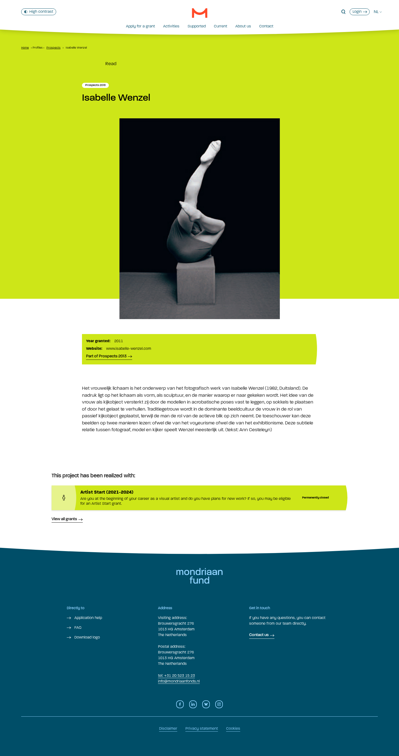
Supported (197, 26)
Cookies (233, 728)
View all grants (64, 519)
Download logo (86, 637)
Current (220, 26)
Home (25, 47)
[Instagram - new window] (219, 704)
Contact (266, 26)
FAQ (77, 627)
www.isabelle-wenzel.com (128, 348)
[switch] (38, 11)
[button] (343, 11)
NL (376, 11)
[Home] (199, 13)
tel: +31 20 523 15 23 (176, 675)
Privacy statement (201, 728)
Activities (171, 26)
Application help (87, 617)
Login (357, 11)
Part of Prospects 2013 (106, 356)
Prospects (53, 47)
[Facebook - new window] (180, 704)
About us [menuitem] (243, 26)
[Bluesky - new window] (206, 704)
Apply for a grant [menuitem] (140, 26)
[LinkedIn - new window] (193, 704)
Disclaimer (168, 728)
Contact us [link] (259, 635)
